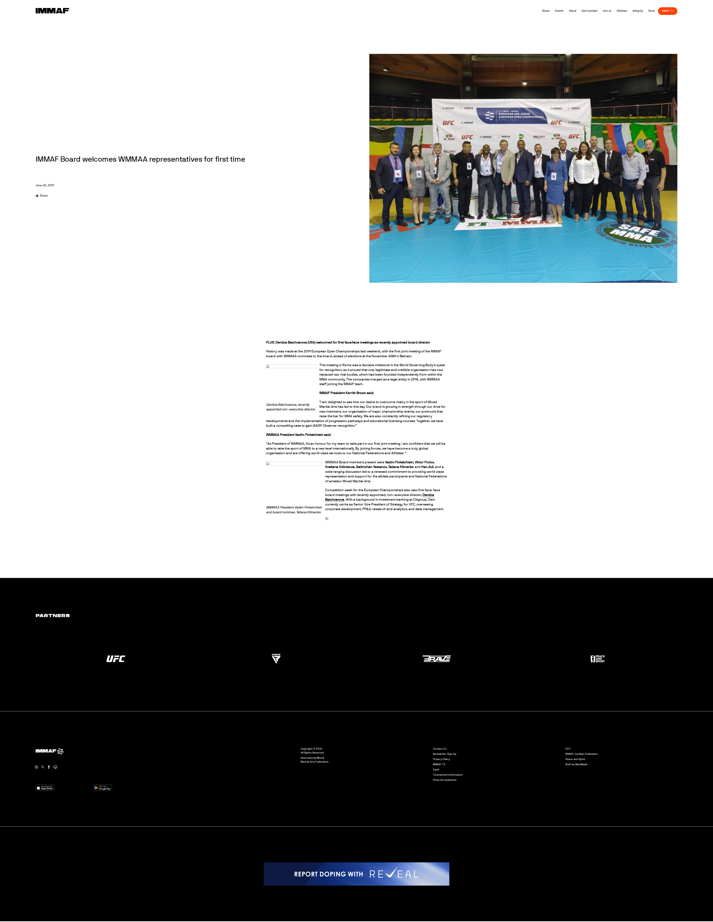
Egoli (436, 769)
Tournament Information (448, 774)
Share (44, 195)
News (560, 10)
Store (665, 10)
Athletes (636, 10)
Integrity (652, 10)
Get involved (604, 10)
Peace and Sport (575, 759)
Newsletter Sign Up (444, 754)
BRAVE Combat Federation (581, 754)
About (587, 10)
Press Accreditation (445, 780)
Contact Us (440, 748)
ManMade (581, 764)
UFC (567, 748)
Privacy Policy (441, 759)
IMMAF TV (682, 10)
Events (573, 10)
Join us (621, 10)
